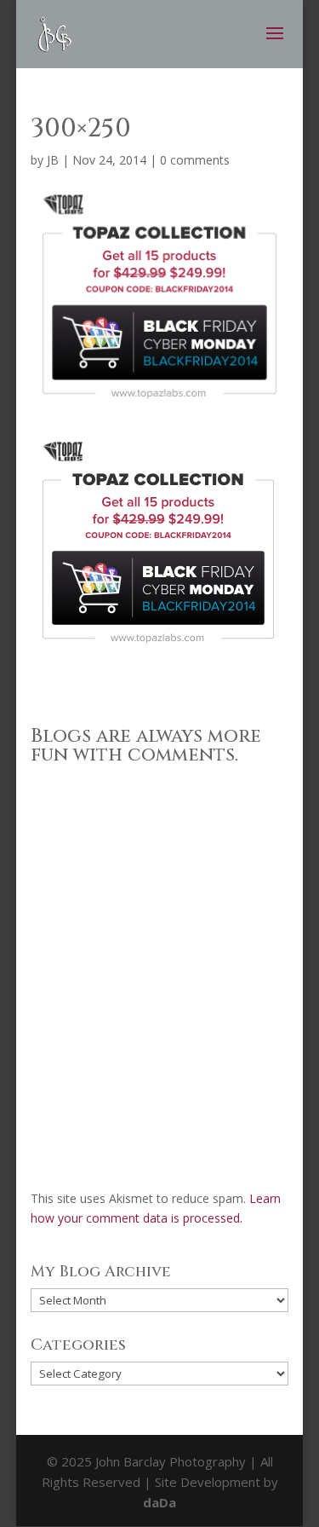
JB (53, 160)
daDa (159, 1502)
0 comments (195, 160)
